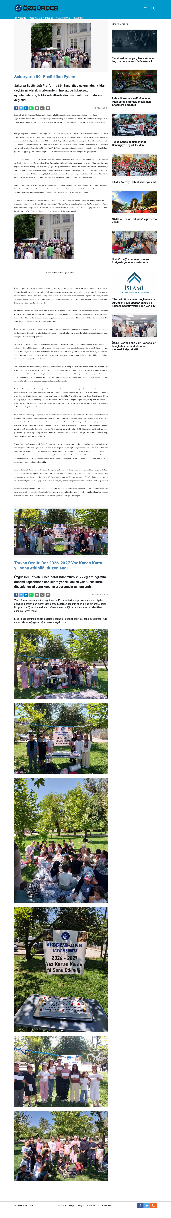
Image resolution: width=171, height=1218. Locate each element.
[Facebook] (16, 108)
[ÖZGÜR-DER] (36, 8)
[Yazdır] (42, 108)
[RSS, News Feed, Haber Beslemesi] (153, 1205)
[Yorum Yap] (48, 108)
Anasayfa (61, 1206)
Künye (71, 1206)
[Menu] (145, 8)
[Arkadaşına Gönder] (37, 108)
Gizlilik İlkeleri (93, 1206)
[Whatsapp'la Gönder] (31, 108)
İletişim (81, 1206)
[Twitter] (21, 108)
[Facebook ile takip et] (140, 1205)
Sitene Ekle (106, 1206)
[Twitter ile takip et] (146, 1205)
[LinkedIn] (26, 108)
